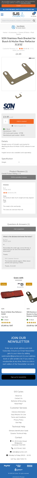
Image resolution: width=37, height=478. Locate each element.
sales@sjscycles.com (19, 452)
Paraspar (22, 477)
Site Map (18, 422)
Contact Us (18, 398)
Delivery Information (18, 412)
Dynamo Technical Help (19, 433)
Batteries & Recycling (18, 401)
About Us (18, 396)
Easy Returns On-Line (18, 415)
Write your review (19, 50)
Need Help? (19, 404)
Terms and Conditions (18, 417)
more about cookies (26, 3)
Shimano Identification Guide (18, 431)
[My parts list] (22, 284)
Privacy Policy (18, 420)
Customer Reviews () (10, 48)
